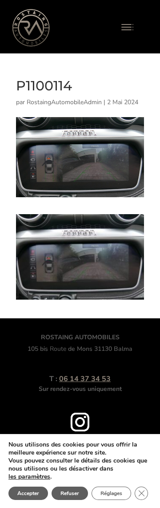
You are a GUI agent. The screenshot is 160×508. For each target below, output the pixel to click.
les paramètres (29, 477)
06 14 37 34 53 (85, 379)
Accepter (28, 493)
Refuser (69, 493)
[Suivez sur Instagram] (80, 422)
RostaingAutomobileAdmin (64, 102)
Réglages (111, 493)
